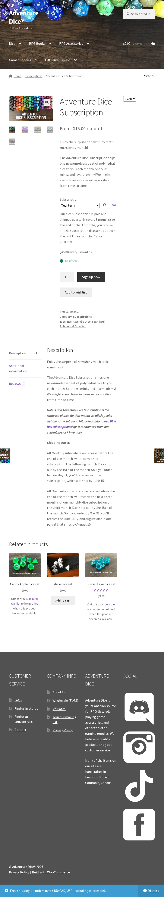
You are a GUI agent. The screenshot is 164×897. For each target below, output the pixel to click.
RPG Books (37, 43)
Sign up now (91, 277)
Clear (112, 205)
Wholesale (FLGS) (65, 700)
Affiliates (59, 709)
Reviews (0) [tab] (17, 383)
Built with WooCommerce (51, 872)
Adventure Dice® (23, 17)
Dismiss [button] (153, 890)
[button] (47, 102)
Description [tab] (17, 353)
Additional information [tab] (18, 368)
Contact (20, 729)
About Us (59, 692)
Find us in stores (26, 708)
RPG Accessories (71, 43)
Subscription (69, 199)
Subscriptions (33, 76)
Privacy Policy (63, 730)
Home (17, 76)
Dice (12, 43)
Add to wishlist (76, 292)
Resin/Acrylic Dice (79, 321)
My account (107, 13)
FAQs (18, 700)
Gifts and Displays (57, 60)
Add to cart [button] (63, 600)
